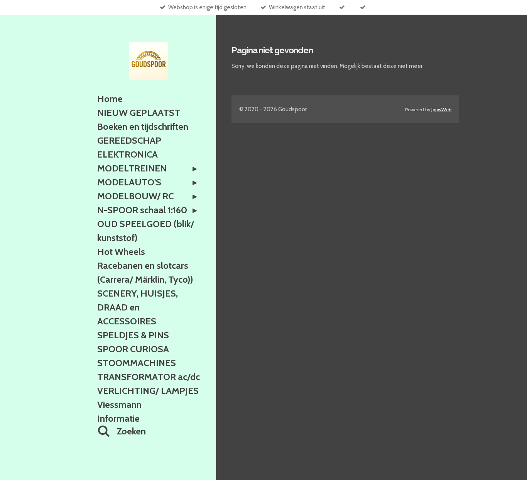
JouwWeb (441, 109)
